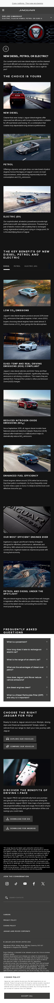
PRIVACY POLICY (9, 920)
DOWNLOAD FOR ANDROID (23, 828)
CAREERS (7, 914)
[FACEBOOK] (33, 884)
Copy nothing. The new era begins (27, 3)
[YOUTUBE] (24, 884)
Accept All (27, 996)
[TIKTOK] (15, 884)
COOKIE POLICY (9, 926)
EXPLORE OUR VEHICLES (22, 739)
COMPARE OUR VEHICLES (22, 746)
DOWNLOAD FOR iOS (20, 819)
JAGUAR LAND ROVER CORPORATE (16, 931)
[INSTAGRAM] (6, 884)
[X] (42, 884)
